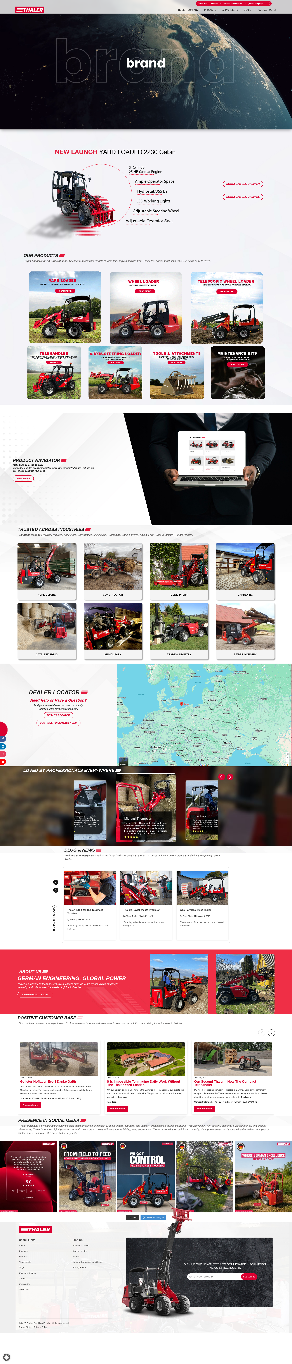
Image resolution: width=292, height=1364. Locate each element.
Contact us (265, 10)
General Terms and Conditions (87, 1262)
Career (22, 1278)
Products (210, 10)
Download (24, 1289)
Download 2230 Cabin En (243, 184)
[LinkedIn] (3, 746)
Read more (122, 1097)
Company (193, 10)
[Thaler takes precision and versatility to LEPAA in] (204, 1176)
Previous (55, 882)
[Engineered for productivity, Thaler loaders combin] (146, 1176)
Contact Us (24, 1284)
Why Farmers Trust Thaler (195, 910)
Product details (30, 1105)
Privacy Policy (79, 1267)
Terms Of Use (25, 1327)
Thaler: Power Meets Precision (141, 910)
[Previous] (221, 777)
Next (55, 890)
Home (181, 10)
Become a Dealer (81, 1245)
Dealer (248, 10)
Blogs (21, 1267)
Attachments (230, 10)
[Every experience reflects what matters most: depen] (28, 1176)
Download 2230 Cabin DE (243, 197)
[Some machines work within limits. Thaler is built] (87, 1176)
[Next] (230, 777)
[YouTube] (3, 762)
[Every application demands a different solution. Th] (263, 1176)
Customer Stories (27, 1273)
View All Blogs (54, 917)
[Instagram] (3, 754)
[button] (275, 10)
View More (23, 478)
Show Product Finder (35, 994)
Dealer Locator (58, 715)
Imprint (76, 1256)
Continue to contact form (58, 723)
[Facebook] (3, 739)
